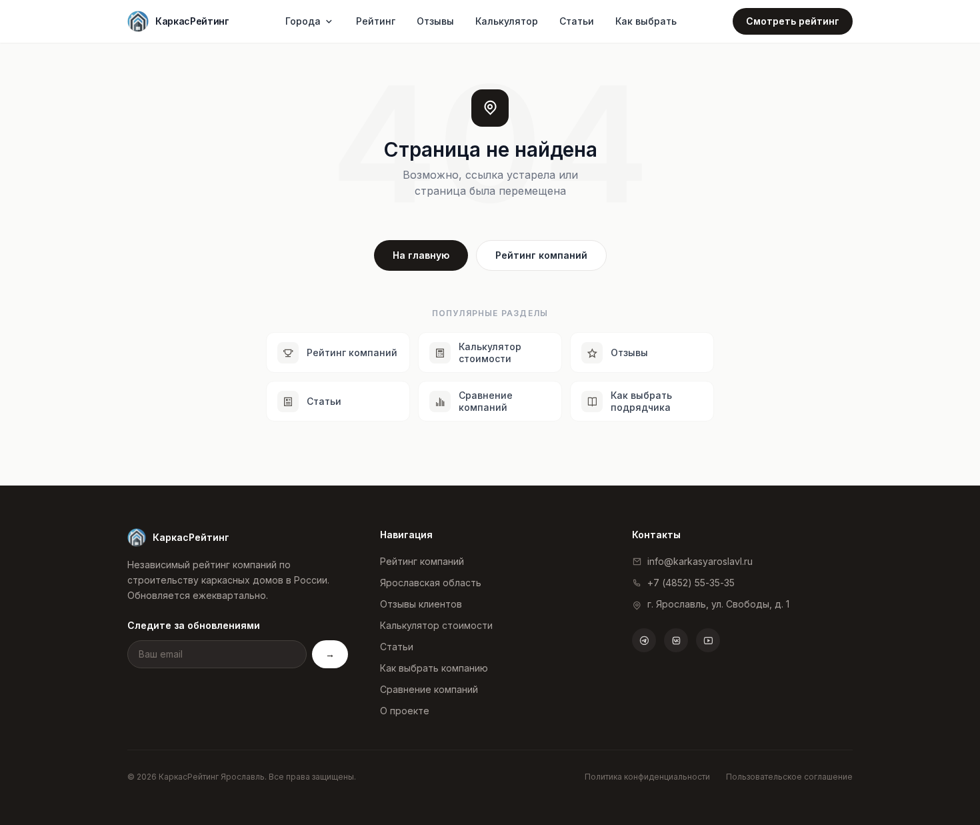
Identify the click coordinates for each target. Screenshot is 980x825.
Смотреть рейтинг (792, 21)
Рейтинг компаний (541, 255)
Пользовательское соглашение (789, 777)
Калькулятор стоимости (436, 625)
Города (303, 21)
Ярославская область (430, 582)
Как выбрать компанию (434, 668)
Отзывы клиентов (421, 604)
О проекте (404, 710)
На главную (421, 255)
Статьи (576, 21)
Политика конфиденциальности (647, 777)
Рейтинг (375, 21)
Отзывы (435, 21)
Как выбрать (646, 21)
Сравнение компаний (429, 689)
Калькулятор (506, 21)
